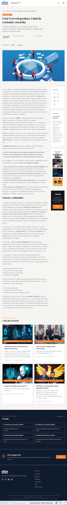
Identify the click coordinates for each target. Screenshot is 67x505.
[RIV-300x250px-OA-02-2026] (58, 151)
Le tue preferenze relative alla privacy (41, 503)
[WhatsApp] (58, 97)
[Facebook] (54, 93)
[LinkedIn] (54, 97)
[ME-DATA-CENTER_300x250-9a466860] (58, 159)
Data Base (20, 45)
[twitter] (5, 479)
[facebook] (2, 479)
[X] (58, 93)
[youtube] (8, 479)
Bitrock (13, 45)
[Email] (58, 101)
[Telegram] (54, 101)
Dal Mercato (7, 14)
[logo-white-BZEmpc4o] (5, 471)
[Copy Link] (54, 104)
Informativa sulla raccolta (18, 503)
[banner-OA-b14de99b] (58, 169)
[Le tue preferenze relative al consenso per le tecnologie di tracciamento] (64, 502)
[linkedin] (12, 479)
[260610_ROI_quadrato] (58, 178)
